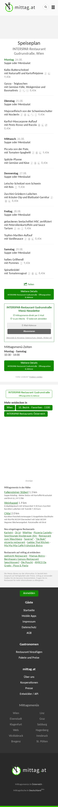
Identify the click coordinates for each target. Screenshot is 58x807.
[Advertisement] (29, 27)
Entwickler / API (29, 694)
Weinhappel (11, 503)
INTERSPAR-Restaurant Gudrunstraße (29, 394)
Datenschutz (29, 627)
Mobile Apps (29, 616)
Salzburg (42, 724)
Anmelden (29, 593)
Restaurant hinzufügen (29, 652)
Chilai (7, 513)
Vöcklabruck (16, 736)
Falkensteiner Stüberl (16, 492)
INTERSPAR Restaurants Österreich (26, 414)
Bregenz (16, 741)
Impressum (29, 621)
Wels (16, 730)
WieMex (27, 532)
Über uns (29, 677)
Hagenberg (42, 730)
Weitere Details (29, 294)
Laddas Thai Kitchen (38, 542)
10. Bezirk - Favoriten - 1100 (34, 407)
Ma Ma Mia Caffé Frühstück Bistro (23, 545)
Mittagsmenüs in (28, 784)
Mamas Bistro (37, 556)
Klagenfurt (16, 724)
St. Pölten (42, 741)
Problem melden (35, 377)
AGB (29, 633)
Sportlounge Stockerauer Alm (20, 536)
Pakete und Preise (29, 657)
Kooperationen (29, 682)
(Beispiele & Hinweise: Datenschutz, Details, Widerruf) (29, 338)
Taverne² (29, 539)
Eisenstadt (16, 719)
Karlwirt (8, 532)
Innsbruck (42, 736)
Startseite (29, 610)
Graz (42, 719)
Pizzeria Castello (43, 532)
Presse (29, 688)
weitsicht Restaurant (15, 556)
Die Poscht (27, 562)
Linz (42, 713)
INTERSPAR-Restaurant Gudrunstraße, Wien (29, 51)
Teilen (31, 284)
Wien (10, 407)
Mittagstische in (28, 790)
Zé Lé (18, 532)
